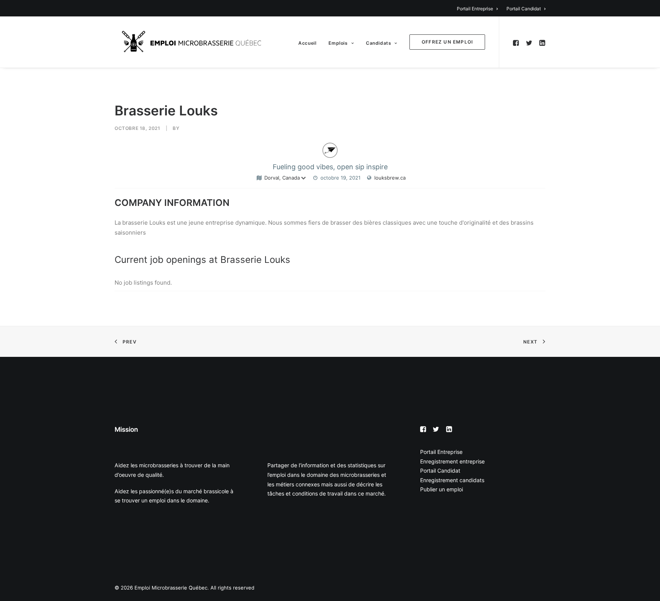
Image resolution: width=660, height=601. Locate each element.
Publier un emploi (441, 489)
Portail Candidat (523, 8)
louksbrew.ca (390, 178)
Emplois (338, 43)
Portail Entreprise (475, 8)
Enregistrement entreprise (452, 461)
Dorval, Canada (282, 178)
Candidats (378, 43)
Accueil (307, 43)
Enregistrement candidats (452, 480)
